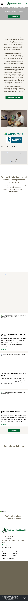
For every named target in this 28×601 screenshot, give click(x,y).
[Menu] (2, 4)
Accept (20, 597)
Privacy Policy (24, 598)
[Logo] (14, 3)
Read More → (4, 349)
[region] (14, 10)
